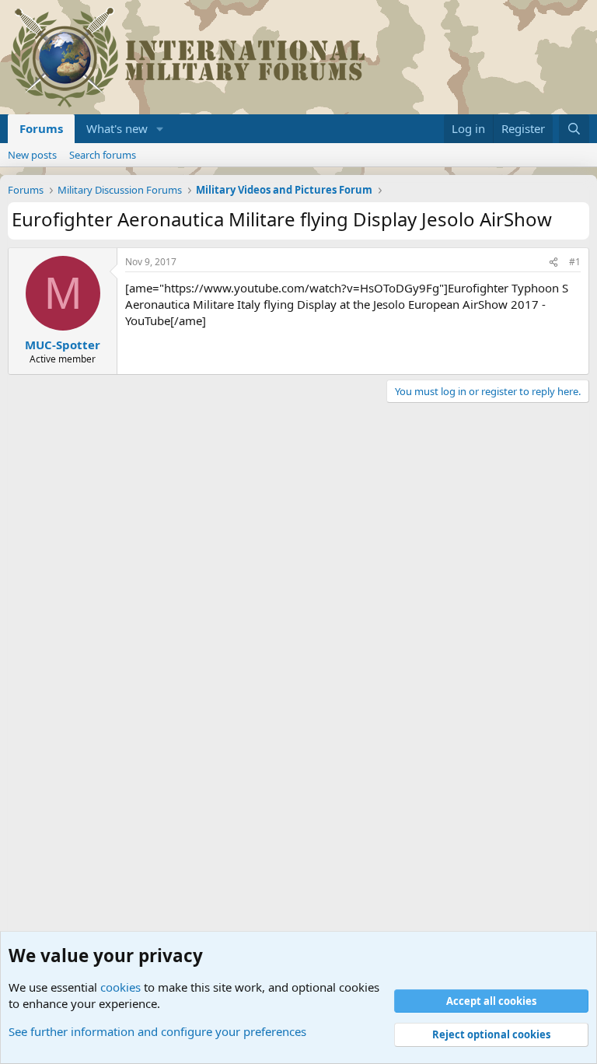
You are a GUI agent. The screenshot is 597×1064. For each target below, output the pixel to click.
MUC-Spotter (62, 344)
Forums (41, 128)
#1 (575, 261)
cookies (120, 987)
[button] (160, 128)
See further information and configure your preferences (157, 1031)
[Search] (574, 128)
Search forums (102, 155)
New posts (32, 155)
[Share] (553, 262)
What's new (117, 128)
